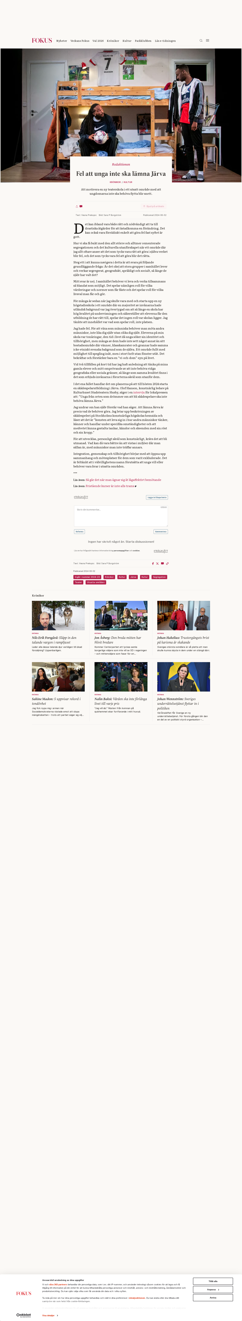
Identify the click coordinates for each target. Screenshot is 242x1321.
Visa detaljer (48, 1315)
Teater (78, 582)
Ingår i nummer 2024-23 (87, 577)
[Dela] (77, 206)
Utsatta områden (96, 582)
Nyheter (61, 41)
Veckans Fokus (80, 41)
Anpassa (211, 1289)
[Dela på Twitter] (157, 563)
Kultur (127, 41)
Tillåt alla (213, 1281)
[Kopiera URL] (167, 563)
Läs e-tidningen (165, 41)
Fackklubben (143, 41)
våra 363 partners (58, 1284)
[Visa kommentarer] (81, 206)
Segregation (159, 577)
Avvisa (213, 1297)
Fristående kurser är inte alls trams (110, 486)
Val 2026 (98, 41)
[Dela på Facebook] (153, 563)
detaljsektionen (137, 1298)
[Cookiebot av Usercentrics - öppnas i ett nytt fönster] (23, 1315)
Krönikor (113, 41)
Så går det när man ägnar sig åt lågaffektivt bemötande (123, 480)
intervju (139, 392)
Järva (133, 577)
